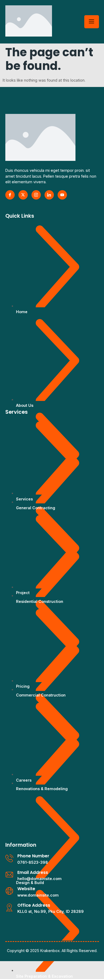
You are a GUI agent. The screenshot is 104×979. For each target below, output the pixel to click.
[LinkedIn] (49, 195)
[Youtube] (62, 195)
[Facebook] (10, 195)
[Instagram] (36, 195)
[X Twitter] (23, 195)
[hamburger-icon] (91, 21)
